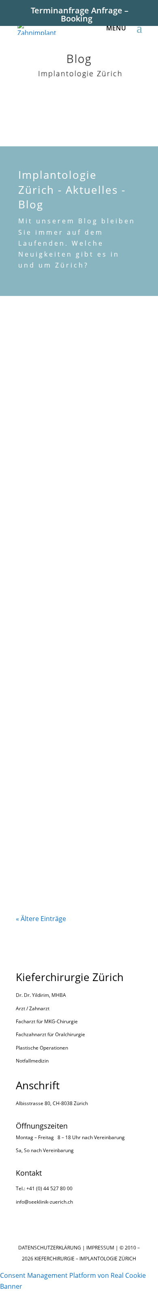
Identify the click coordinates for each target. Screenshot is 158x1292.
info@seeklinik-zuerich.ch (44, 1201)
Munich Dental (45, 476)
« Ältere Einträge (41, 918)
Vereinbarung (109, 1137)
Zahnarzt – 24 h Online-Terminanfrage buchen (58, 862)
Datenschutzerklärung (49, 1247)
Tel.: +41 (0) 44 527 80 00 (44, 1188)
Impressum (100, 1247)
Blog (76, 363)
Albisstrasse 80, (33, 1103)
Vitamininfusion (47, 772)
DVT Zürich (40, 595)
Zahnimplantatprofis (54, 653)
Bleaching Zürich (48, 713)
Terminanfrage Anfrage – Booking (79, 14)
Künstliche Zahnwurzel (57, 535)
